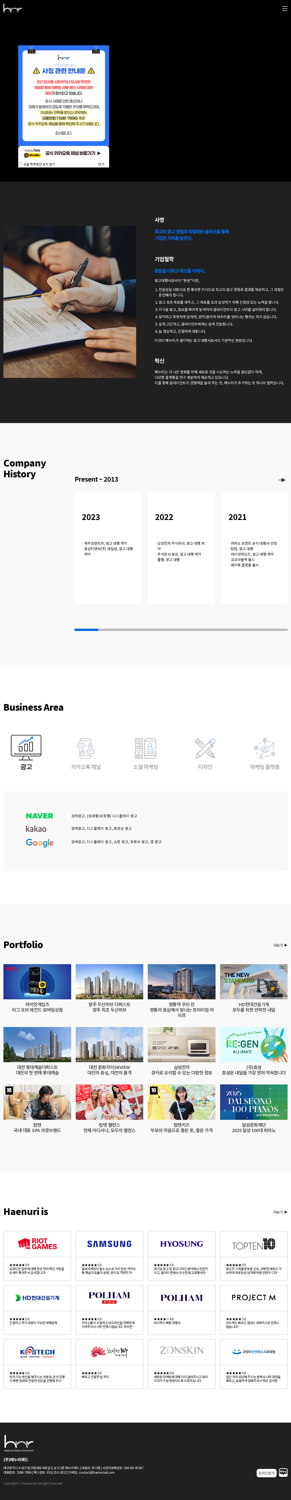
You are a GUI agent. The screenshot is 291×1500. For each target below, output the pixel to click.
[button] (284, 480)
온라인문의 (267, 1472)
